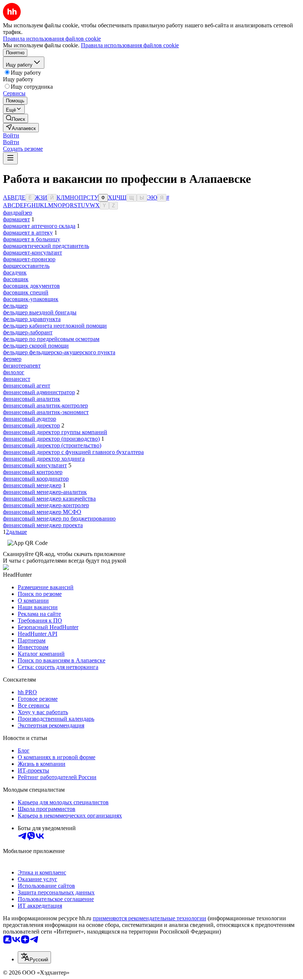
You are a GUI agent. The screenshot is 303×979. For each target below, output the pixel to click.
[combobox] (34, 957)
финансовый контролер (32, 472)
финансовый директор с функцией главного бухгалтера (73, 452)
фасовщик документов (31, 286)
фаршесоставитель (26, 266)
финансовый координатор (36, 478)
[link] (15, 118)
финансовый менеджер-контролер (46, 505)
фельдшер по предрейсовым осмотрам (51, 339)
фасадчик (15, 272)
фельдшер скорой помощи (36, 345)
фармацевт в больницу (31, 239)
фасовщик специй (25, 292)
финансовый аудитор (29, 419)
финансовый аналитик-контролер (45, 405)
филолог (13, 372)
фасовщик (15, 279)
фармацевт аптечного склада (39, 226)
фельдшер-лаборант (27, 332)
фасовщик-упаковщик (30, 299)
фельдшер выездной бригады (39, 312)
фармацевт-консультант (32, 252)
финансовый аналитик (31, 399)
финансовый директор (31, 425)
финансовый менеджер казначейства (49, 498)
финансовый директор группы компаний (55, 432)
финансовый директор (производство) (51, 439)
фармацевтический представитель (46, 246)
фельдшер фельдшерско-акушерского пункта (59, 352)
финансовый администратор (39, 392)
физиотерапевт (22, 365)
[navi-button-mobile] (10, 158)
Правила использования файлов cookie (130, 45)
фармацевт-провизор (29, 259)
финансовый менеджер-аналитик (45, 492)
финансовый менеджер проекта (43, 525)
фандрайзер (17, 212)
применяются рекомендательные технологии (149, 918)
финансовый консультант (35, 465)
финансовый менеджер (32, 485)
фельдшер (15, 306)
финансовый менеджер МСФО (42, 512)
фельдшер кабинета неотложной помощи (55, 326)
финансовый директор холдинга (44, 459)
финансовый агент (26, 385)
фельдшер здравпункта (32, 319)
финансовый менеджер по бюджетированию (59, 518)
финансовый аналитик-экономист (46, 412)
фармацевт (16, 219)
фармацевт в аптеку (28, 232)
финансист (16, 379)
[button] (11, 135)
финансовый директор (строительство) (52, 445)
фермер (12, 359)
